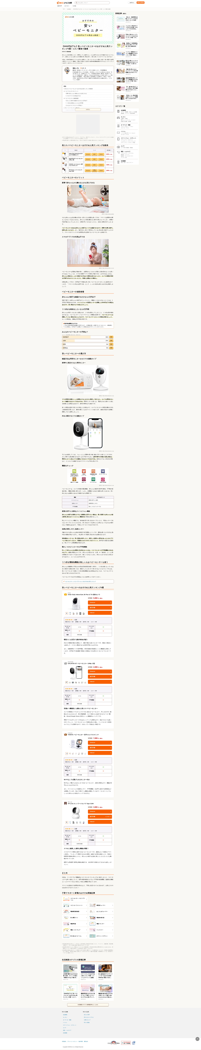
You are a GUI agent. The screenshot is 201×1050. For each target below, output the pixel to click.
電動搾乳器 (73, 923)
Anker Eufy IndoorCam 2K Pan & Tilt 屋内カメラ (76, 154)
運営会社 (86, 1041)
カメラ (64, 1027)
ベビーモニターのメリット (71, 91)
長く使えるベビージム (75, 936)
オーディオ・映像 (67, 1019)
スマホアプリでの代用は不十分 (73, 95)
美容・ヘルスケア (67, 1030)
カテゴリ (66, 6)
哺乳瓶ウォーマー (101, 905)
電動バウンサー (100, 923)
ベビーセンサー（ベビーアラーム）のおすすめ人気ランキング (80, 581)
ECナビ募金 (87, 1022)
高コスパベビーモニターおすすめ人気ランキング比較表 (79, 88)
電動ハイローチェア (75, 929)
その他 (74, 6)
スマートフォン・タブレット (69, 1025)
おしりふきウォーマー (102, 911)
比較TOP (59, 6)
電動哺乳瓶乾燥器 (74, 911)
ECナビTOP (87, 1014)
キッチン (65, 1017)
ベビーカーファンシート (76, 905)
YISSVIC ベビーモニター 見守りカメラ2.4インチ (76, 165)
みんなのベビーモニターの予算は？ (74, 105)
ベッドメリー (100, 929)
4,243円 (94, 171)
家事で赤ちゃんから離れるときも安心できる (76, 93)
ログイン (132, 2)
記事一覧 (84, 68)
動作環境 (81, 1041)
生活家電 (65, 1014)
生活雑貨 (65, 1032)
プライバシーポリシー (72, 1041)
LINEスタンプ (87, 1019)
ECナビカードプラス (89, 1017)
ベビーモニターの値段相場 (71, 98)
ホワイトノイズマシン (102, 936)
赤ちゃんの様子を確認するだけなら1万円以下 (76, 100)
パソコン (65, 1022)
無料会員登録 (140, 2)
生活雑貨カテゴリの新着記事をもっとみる (88, 1004)
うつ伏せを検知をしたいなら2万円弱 (74, 103)
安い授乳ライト (74, 917)
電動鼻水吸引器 (100, 917)
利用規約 (64, 1041)
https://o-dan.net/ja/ (109, 214)
